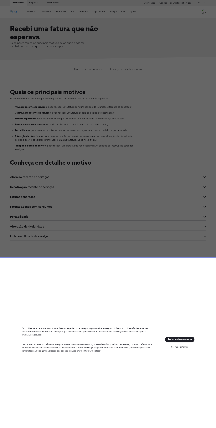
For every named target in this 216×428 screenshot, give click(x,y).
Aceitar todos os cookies (180, 339)
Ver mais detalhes (179, 347)
